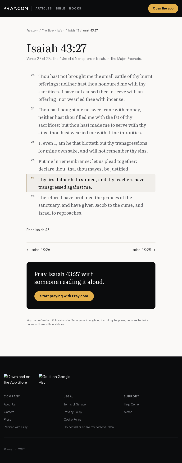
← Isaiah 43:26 (38, 249)
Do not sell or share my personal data (89, 427)
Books (75, 8)
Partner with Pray (15, 427)
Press (7, 419)
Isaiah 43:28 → (143, 249)
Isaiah (60, 30)
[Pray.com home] (16, 8)
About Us (10, 404)
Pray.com (32, 30)
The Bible (48, 30)
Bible (60, 8)
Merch (128, 412)
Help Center (132, 404)
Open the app (163, 8)
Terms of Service (75, 404)
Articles (44, 8)
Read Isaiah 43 (38, 230)
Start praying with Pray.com (64, 296)
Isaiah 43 (73, 30)
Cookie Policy (72, 419)
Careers (9, 412)
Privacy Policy (73, 412)
